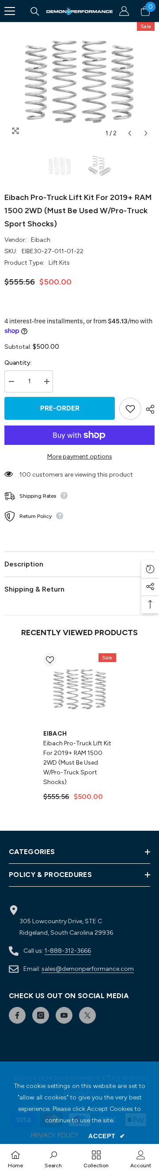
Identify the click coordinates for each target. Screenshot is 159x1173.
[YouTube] (64, 1015)
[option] (79, 82)
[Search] (35, 11)
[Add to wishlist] (130, 409)
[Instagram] (40, 1015)
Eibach (40, 240)
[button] (129, 133)
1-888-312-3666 (68, 951)
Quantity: (18, 362)
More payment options (79, 456)
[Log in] (124, 11)
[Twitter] (87, 1015)
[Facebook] (17, 1015)
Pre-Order (60, 408)
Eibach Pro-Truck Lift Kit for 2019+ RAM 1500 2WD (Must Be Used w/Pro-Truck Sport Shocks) (77, 763)
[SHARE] (148, 409)
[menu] (9, 11)
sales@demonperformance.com (88, 969)
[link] (53, 1158)
